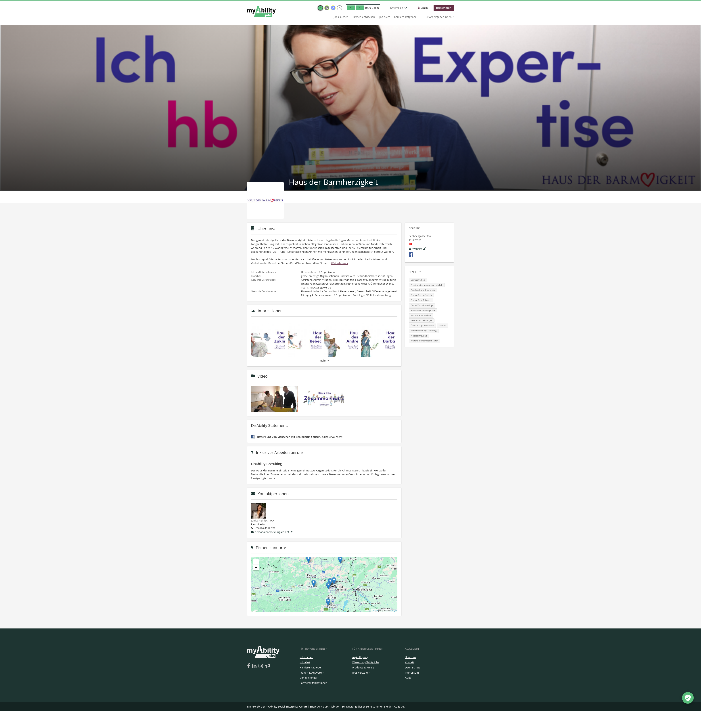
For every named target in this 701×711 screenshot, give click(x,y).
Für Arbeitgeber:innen (438, 17)
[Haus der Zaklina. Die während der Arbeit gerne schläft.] (269, 339)
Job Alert (384, 17)
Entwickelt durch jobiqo (324, 706)
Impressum (412, 672)
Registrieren (443, 7)
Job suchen (306, 657)
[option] (320, 7)
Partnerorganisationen (313, 683)
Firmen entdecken (364, 17)
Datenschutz (412, 667)
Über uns (410, 657)
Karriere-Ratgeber (405, 17)
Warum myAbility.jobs (365, 662)
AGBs (408, 677)
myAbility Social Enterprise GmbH (286, 706)
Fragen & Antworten (312, 672)
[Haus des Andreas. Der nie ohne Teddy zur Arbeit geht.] (342, 339)
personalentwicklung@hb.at (272, 532)
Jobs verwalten (361, 672)
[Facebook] (249, 666)
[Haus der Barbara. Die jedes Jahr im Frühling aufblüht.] (379, 339)
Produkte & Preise (363, 667)
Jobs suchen (341, 17)
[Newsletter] (267, 666)
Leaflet (375, 610)
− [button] (256, 567)
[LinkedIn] (255, 666)
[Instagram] (261, 666)
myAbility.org (360, 657)
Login (424, 7)
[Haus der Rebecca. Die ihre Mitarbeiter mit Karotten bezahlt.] (306, 339)
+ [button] (256, 562)
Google (393, 610)
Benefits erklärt (309, 677)
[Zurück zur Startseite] (261, 11)
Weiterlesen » (339, 263)
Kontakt (409, 662)
